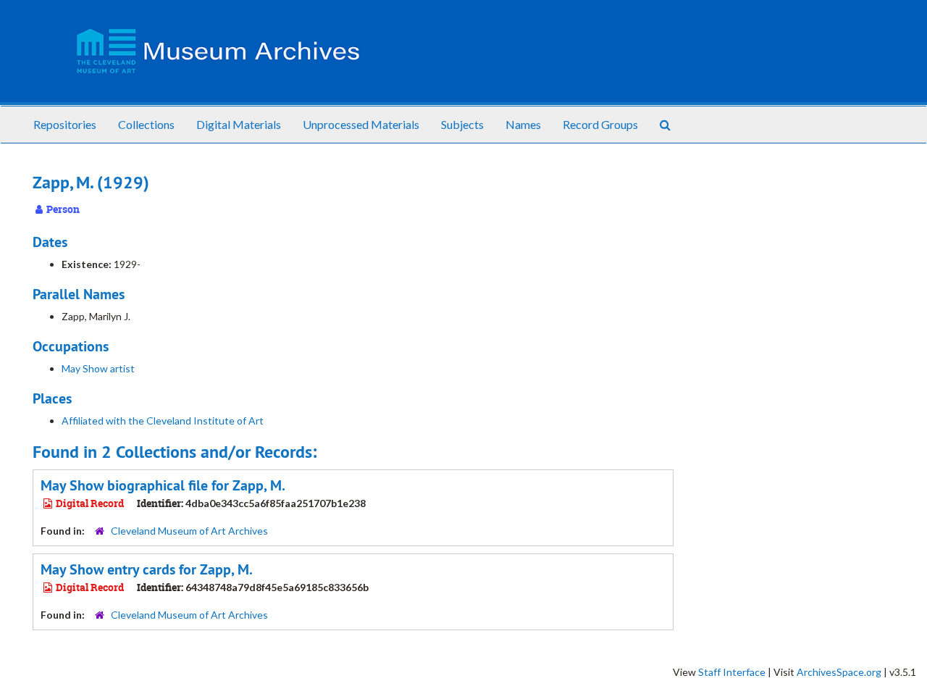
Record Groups (600, 124)
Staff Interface (731, 672)
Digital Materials (238, 124)
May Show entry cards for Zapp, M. (147, 569)
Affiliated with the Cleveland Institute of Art (163, 420)
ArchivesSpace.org (839, 672)
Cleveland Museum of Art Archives (189, 530)
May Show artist (98, 368)
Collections (146, 124)
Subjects (462, 124)
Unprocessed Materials (361, 124)
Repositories (64, 124)
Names (523, 124)
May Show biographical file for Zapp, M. (163, 485)
